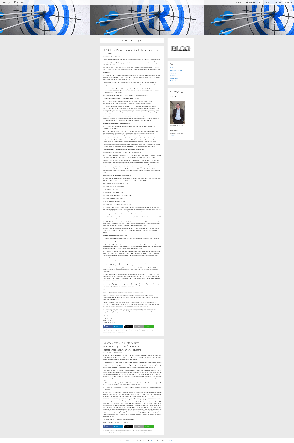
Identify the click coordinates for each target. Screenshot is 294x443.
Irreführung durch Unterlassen (109, 331)
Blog (260, 2)
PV (135, 331)
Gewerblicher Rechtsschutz (115, 430)
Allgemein (107, 329)
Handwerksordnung (135, 329)
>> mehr (172, 135)
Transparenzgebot (121, 332)
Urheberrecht (173, 81)
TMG (132, 432)
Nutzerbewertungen (130, 331)
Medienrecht (124, 430)
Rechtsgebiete (250, 2)
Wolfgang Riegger (13, 2)
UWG (135, 432)
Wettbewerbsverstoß (149, 432)
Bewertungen (128, 329)
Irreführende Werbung (152, 329)
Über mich (239, 2)
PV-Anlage (139, 331)
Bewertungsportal (145, 430)
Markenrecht (173, 73)
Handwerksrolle (143, 329)
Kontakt (267, 2)
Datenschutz (277, 2)
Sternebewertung (156, 331)
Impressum (288, 2)
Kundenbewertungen (120, 331)
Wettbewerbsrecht (117, 329)
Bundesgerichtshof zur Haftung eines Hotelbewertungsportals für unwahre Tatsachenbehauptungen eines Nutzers (122, 346)
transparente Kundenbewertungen (110, 332)
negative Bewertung (116, 432)
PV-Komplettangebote (147, 331)
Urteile (111, 329)
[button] (108, 326)
